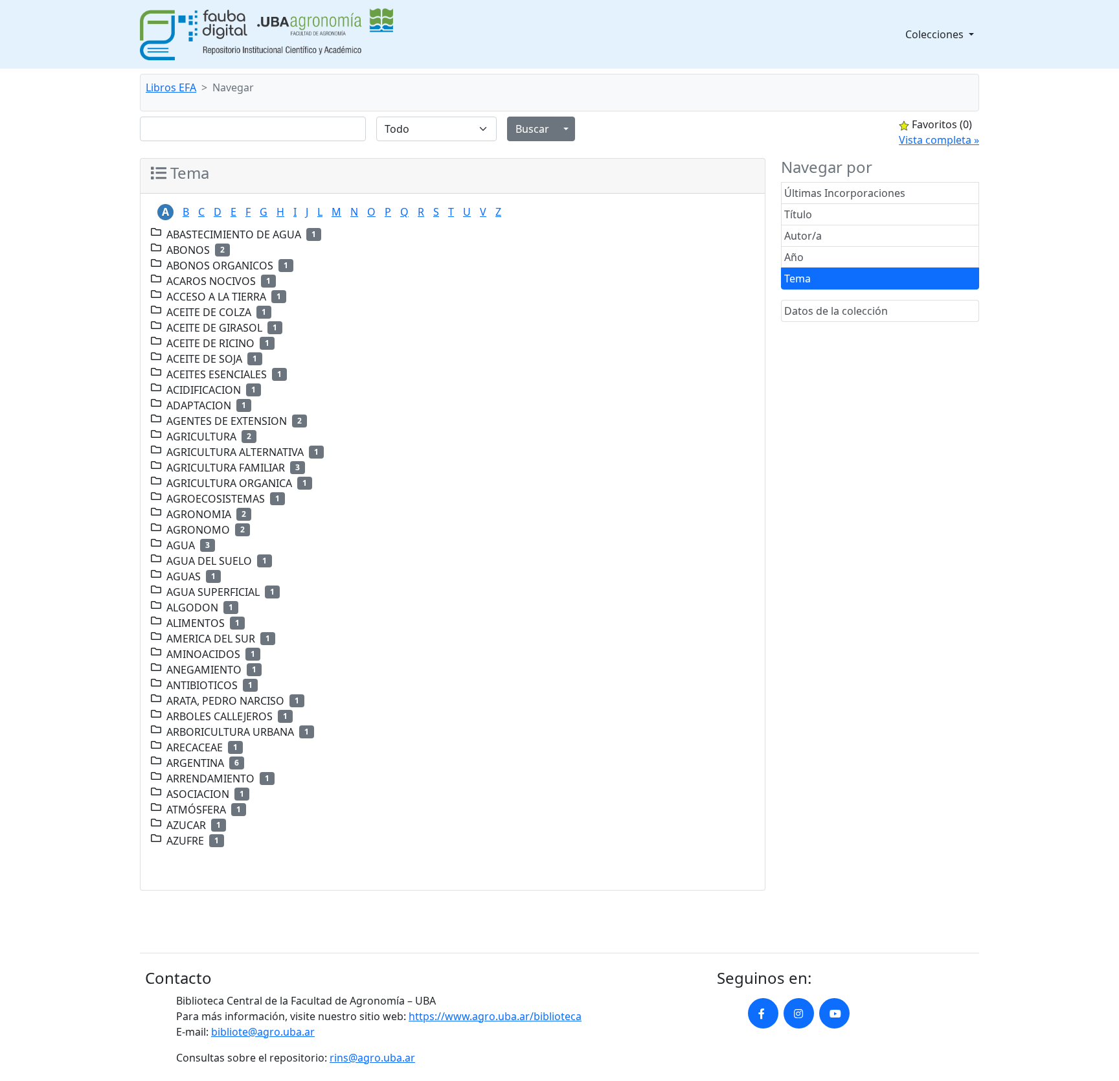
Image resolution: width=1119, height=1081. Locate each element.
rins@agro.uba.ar (372, 1058)
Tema (797, 278)
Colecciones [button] (935, 34)
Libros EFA (171, 87)
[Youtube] (834, 1013)
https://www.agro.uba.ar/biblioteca (495, 1016)
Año (794, 257)
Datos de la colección (836, 311)
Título (798, 214)
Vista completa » (939, 140)
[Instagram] (799, 1013)
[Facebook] (763, 1013)
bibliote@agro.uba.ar (263, 1032)
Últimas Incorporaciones (844, 193)
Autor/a (803, 236)
